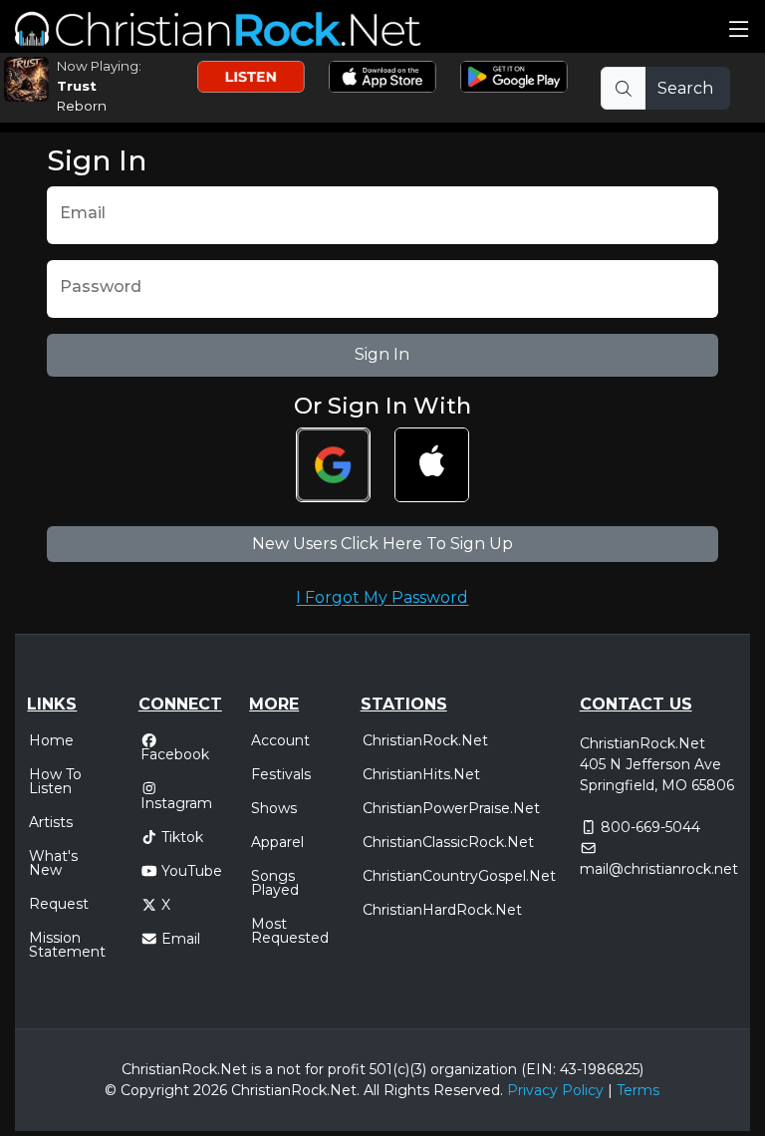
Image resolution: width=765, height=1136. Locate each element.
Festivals (281, 774)
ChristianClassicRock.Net (448, 842)
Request (59, 904)
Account (280, 740)
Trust (77, 86)
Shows (274, 808)
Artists (51, 822)
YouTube (191, 871)
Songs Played (275, 883)
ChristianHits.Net (421, 774)
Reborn (82, 106)
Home (51, 740)
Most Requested (290, 931)
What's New (53, 863)
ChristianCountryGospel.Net (459, 876)
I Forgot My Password (382, 597)
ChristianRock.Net (425, 740)
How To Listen (55, 781)
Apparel (277, 842)
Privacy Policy (555, 1090)
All (372, 1090)
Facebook (174, 753)
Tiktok (182, 837)
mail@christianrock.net (659, 869)
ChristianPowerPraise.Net (451, 808)
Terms (638, 1090)
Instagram (176, 801)
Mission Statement (67, 945)
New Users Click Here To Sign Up (382, 543)
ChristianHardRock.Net (442, 910)
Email (180, 939)
